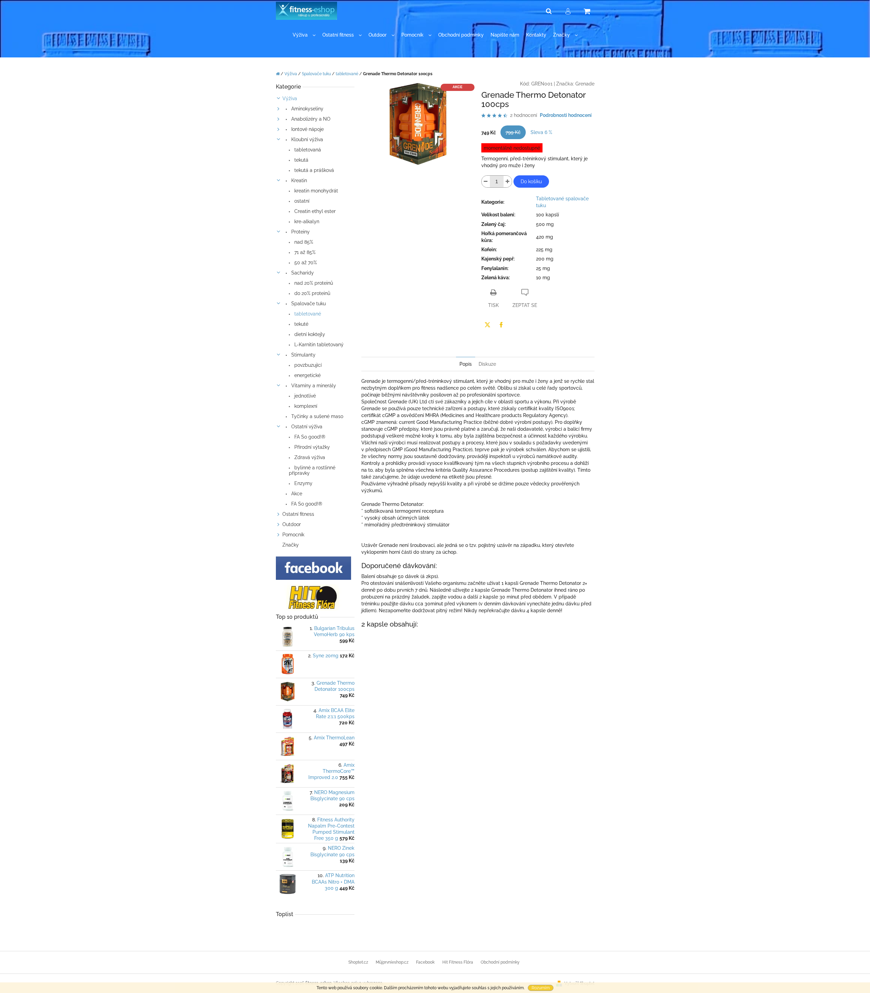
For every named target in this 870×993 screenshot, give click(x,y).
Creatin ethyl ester (314, 211)
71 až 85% (304, 252)
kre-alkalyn (306, 221)
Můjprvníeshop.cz (392, 962)
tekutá (300, 160)
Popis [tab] (465, 364)
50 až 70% (305, 262)
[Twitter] (487, 325)
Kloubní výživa (306, 139)
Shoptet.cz (358, 962)
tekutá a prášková (313, 170)
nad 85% (303, 242)
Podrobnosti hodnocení (566, 115)
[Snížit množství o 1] (486, 181)
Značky (290, 545)
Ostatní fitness (298, 514)
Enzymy (302, 483)
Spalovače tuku (308, 303)
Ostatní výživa (306, 426)
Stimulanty (303, 355)
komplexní (305, 406)
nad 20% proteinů (313, 283)
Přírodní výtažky (311, 447)
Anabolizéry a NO (310, 119)
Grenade (584, 83)
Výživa (289, 98)
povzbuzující (307, 365)
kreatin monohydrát (315, 190)
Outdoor (291, 524)
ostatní (301, 201)
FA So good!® (309, 437)
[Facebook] (501, 325)
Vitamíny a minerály (313, 385)
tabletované (307, 314)
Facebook (425, 962)
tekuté (300, 324)
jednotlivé (304, 396)
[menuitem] (304, 35)
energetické (307, 375)
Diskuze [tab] (487, 364)
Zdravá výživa (309, 457)
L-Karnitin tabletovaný (318, 344)
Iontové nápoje (307, 129)
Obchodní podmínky (500, 962)
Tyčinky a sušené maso (316, 416)
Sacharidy (302, 273)
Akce (296, 493)
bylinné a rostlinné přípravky (312, 470)
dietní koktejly (309, 334)
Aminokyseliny (306, 108)
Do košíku (531, 181)
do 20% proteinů (311, 293)
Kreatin (298, 180)
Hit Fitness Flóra (457, 962)
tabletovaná (307, 149)
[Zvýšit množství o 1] (508, 181)
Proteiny (300, 231)
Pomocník (293, 534)
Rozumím (541, 987)
